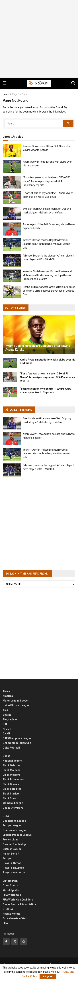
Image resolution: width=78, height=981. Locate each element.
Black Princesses (13, 779)
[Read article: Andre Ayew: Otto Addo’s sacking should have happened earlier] (12, 229)
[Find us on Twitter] (14, 941)
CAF (5, 724)
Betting (7, 714)
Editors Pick (10, 880)
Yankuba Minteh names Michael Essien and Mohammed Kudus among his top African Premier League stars (47, 275)
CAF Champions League (17, 738)
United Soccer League (16, 705)
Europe (7, 858)
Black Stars (10, 798)
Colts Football (11, 747)
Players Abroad (12, 863)
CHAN (6, 733)
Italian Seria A (11, 853)
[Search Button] (73, 83)
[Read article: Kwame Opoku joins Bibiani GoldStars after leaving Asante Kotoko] (12, 150)
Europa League (12, 825)
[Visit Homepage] (39, 83)
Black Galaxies (11, 765)
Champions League (14, 820)
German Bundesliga (14, 844)
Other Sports (10, 885)
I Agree (48, 976)
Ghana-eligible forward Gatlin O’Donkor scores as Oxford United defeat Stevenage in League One (49, 290)
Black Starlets (11, 793)
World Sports (11, 890)
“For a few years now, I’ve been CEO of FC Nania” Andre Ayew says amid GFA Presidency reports (47, 181)
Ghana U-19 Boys (13, 807)
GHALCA (8, 909)
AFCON (7, 728)
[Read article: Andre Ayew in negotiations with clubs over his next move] (12, 166)
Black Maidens (11, 770)
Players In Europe (13, 867)
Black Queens (11, 784)
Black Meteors (11, 774)
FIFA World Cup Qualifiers (18, 899)
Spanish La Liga (12, 848)
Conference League (14, 830)
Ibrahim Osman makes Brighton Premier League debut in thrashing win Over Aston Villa (46, 243)
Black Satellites (12, 788)
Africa (6, 691)
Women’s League (13, 803)
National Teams (12, 760)
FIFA (5, 923)
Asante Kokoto (11, 913)
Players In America (14, 872)
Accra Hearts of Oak (15, 918)
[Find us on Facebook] (6, 941)
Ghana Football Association (19, 904)
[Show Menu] (4, 83)
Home (6, 94)
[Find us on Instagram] (23, 941)
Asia (5, 710)
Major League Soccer (16, 700)
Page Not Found (20, 94)
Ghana (6, 756)
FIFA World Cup (12, 894)
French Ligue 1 (11, 839)
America (8, 695)
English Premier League (17, 834)
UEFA (6, 816)
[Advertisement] (39, 39)
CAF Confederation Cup (17, 742)
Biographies (10, 719)
